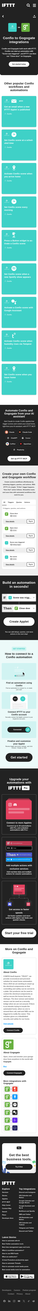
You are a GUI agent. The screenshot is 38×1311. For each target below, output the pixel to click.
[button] (34, 5)
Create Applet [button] (19, 621)
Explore (6, 1189)
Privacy (20, 1294)
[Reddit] (33, 1301)
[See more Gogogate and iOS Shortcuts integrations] (11, 1127)
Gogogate (27, 38)
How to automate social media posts (15, 1266)
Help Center (6, 1205)
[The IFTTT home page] (8, 5)
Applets (5, 1198)
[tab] (4, 502)
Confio (8, 38)
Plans (4, 1215)
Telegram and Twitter (26, 1228)
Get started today (19, 64)
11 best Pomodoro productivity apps (15, 1260)
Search (4, 1211)
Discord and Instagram (27, 1192)
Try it (31, 521)
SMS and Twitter (25, 1214)
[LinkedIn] (9, 1301)
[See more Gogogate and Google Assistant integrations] (11, 1112)
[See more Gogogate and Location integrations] (11, 1096)
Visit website (8, 1024)
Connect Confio (13, 1030)
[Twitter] (24, 1301)
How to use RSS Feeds (10, 1253)
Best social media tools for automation (16, 1269)
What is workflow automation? (13, 1250)
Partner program (29, 1290)
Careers (17, 1290)
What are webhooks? (9, 1257)
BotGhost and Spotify (27, 1211)
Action (14, 516)
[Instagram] (14, 1301)
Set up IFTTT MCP (19, 459)
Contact (11, 1294)
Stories (4, 1195)
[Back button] (3, 16)
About (27, 1294)
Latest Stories (9, 1237)
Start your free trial (19, 933)
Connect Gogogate (14, 1073)
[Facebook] (4, 1301)
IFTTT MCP (6, 1202)
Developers (6, 1290)
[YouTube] (19, 1301)
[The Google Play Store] (27, 1276)
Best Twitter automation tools (12, 1244)
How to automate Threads (11, 1263)
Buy (5, 1066)
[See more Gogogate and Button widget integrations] (11, 1089)
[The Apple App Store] (11, 1276)
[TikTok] (29, 1301)
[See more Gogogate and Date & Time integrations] (11, 1104)
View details (10, 521)
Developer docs (7, 1218)
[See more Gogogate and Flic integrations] (11, 1120)
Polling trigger (16, 544)
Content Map (6, 1208)
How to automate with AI (11, 1240)
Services (5, 1192)
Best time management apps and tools (16, 1247)
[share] (34, 16)
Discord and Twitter (26, 1231)
